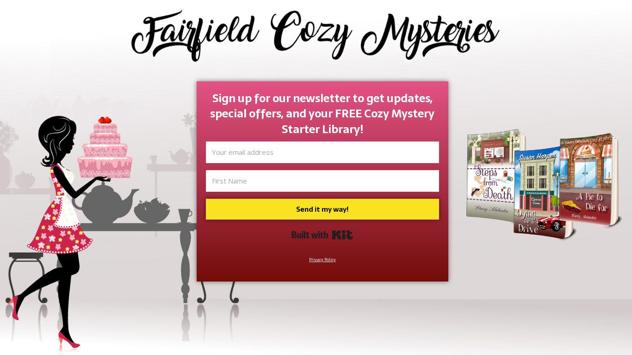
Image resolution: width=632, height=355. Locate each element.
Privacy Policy (322, 260)
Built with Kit (322, 234)
